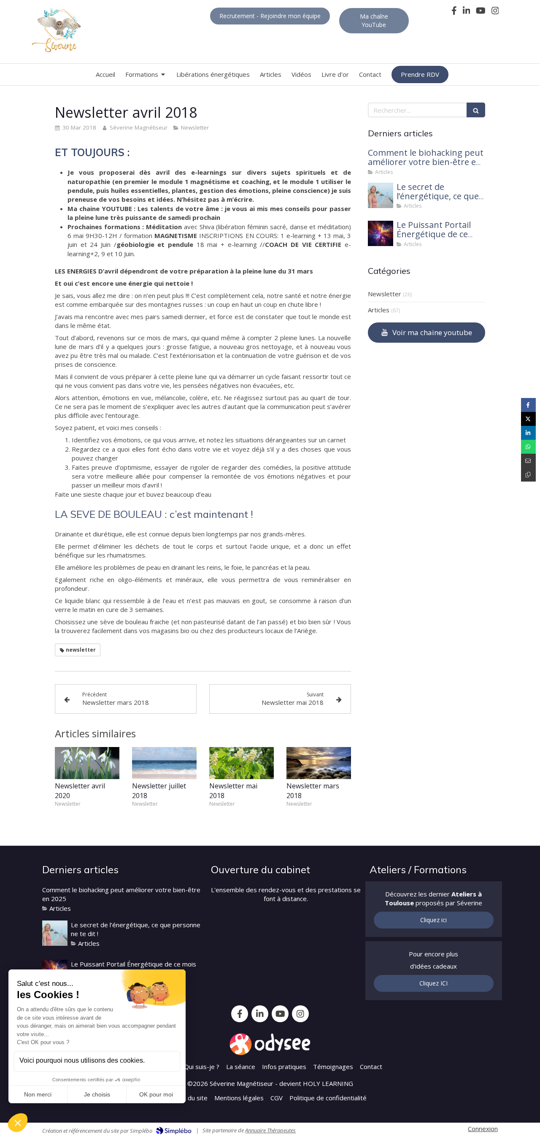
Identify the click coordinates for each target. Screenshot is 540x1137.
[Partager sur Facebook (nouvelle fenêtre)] (528, 405)
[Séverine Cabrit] (380, 195)
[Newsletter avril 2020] (87, 763)
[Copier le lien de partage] (528, 475)
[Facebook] (454, 12)
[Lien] (270, 1044)
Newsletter (384, 294)
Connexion (483, 1128)
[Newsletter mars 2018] (318, 763)
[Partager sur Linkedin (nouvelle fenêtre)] (528, 433)
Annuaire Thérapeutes (270, 1130)
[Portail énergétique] (380, 233)
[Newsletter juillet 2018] (164, 763)
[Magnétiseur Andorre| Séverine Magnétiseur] (56, 30)
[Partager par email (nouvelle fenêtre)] (528, 461)
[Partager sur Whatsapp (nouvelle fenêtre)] (528, 447)
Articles (378, 310)
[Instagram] (495, 12)
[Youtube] (481, 12)
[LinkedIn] (466, 12)
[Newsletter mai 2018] (241, 763)
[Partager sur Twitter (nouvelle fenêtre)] (528, 419)
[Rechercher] (476, 110)
